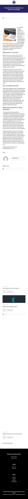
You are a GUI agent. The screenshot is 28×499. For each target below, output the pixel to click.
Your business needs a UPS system (11, 288)
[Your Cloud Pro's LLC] (14, 2)
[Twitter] (12, 496)
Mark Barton (15, 158)
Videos (14, 478)
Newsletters (14, 481)
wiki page (17, 121)
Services (14, 468)
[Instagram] (16, 496)
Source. (12, 148)
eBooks (14, 480)
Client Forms (14, 458)
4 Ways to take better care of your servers (12, 433)
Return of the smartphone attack (10, 306)
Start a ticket (14, 456)
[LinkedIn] (14, 496)
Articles (14, 477)
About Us (14, 467)
